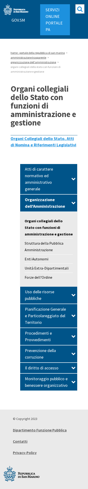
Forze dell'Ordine (38, 277)
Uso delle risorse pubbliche (39, 295)
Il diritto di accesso (41, 368)
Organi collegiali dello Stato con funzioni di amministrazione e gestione (49, 227)
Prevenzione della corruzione (40, 354)
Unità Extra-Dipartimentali (47, 268)
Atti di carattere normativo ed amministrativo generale (39, 179)
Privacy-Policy (25, 452)
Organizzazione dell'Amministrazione (45, 203)
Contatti (20, 441)
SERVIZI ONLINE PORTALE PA (54, 19)
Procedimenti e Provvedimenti (38, 336)
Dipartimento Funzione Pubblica (40, 430)
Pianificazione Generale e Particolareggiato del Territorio (45, 315)
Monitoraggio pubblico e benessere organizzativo (46, 382)
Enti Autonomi (36, 259)
